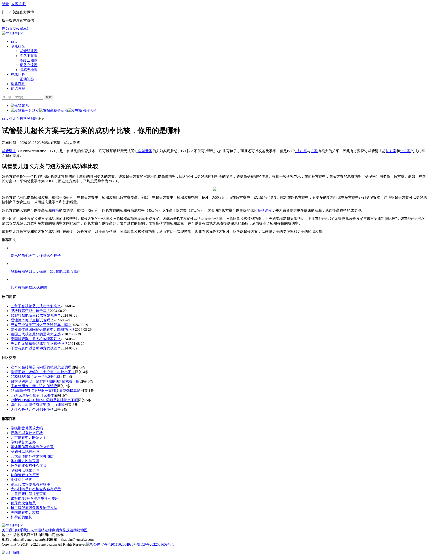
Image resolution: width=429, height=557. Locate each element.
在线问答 (18, 74)
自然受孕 (145, 151)
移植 (55, 210)
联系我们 (23, 530)
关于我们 (9, 530)
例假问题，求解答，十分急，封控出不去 (43, 372)
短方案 (405, 151)
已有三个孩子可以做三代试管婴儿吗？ (41, 325)
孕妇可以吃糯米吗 (25, 451)
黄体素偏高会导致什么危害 (32, 447)
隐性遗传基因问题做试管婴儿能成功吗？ (43, 329)
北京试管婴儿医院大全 (28, 437)
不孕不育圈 (29, 56)
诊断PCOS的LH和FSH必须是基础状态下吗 (44, 400)
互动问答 (27, 79)
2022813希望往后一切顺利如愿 (35, 376)
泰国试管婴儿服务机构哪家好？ (36, 339)
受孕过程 (264, 210)
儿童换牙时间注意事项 (28, 494)
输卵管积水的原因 (25, 475)
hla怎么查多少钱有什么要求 (32, 395)
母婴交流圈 (29, 65)
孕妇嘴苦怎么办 (23, 442)
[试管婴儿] (12, 33)
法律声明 (52, 530)
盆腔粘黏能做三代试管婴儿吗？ (36, 315)
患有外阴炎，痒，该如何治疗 (34, 386)
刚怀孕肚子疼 (21, 480)
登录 (5, 4)
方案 (314, 151)
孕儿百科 (18, 84)
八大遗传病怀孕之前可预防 (32, 456)
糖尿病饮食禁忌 (23, 503)
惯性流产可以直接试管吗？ (32, 320)
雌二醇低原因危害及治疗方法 (34, 508)
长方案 (391, 151)
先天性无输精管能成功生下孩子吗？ (39, 343)
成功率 (301, 151)
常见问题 (30, 119)
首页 (14, 42)
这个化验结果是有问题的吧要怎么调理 (41, 367)
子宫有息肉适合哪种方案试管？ (36, 348)
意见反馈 (66, 530)
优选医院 (18, 88)
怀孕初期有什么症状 (27, 433)
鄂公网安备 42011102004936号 (113, 544)
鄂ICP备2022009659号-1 (155, 544)
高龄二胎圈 (29, 60)
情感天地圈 (29, 70)
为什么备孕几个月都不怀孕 (32, 409)
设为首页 (9, 29)
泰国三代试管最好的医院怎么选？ (37, 334)
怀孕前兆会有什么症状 (28, 466)
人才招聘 (37, 530)
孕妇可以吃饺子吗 (25, 470)
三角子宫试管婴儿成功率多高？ (36, 306)
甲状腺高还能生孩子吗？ (30, 311)
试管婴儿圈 (29, 51)
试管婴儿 (9, 151)
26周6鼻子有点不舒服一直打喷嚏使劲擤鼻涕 (45, 391)
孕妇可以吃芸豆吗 (25, 461)
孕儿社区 (18, 46)
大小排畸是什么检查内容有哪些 (36, 489)
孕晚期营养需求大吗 (27, 428)
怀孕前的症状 (21, 517)
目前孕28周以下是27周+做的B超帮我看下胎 (45, 381)
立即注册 (18, 4)
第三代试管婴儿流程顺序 (30, 484)
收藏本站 (23, 29)
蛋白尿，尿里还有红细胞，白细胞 (37, 405)
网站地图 (80, 530)
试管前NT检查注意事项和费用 (35, 498)
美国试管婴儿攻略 (25, 512)
